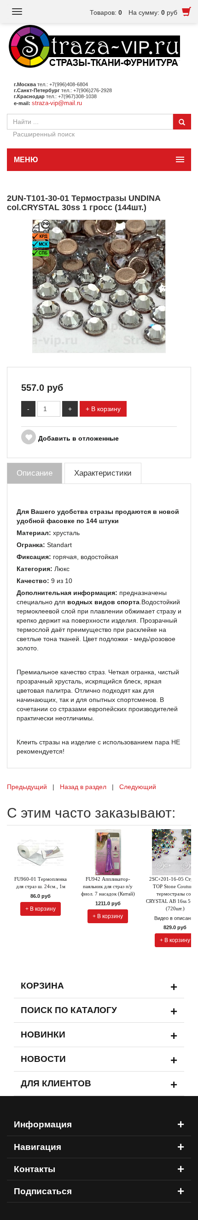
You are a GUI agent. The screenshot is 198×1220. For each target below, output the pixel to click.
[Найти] (182, 122)
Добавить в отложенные (78, 438)
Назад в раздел (83, 786)
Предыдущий (27, 786)
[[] (99, 285)
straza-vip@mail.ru (57, 103)
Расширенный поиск (44, 134)
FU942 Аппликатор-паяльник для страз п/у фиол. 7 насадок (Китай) (108, 886)
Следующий (137, 786)
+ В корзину (103, 409)
